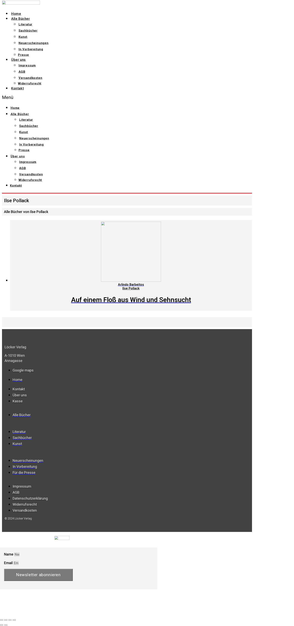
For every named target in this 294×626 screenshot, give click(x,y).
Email (8, 563)
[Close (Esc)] (1, 620)
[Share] (5, 620)
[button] (75, 97)
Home (16, 14)
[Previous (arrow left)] (1, 625)
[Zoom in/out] (14, 620)
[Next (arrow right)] (5, 625)
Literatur (25, 24)
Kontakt (17, 88)
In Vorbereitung (31, 49)
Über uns (18, 60)
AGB (22, 71)
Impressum (27, 65)
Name (9, 554)
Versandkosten (30, 78)
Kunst (23, 37)
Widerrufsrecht (29, 83)
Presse (23, 55)
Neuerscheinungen (34, 43)
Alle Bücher (20, 19)
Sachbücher (28, 30)
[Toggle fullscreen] (10, 620)
